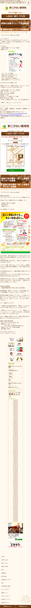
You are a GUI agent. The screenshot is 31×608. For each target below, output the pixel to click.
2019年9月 (15, 426)
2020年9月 (15, 419)
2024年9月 (15, 407)
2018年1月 (15, 435)
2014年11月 (15, 480)
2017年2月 (15, 448)
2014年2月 (15, 494)
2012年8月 (15, 511)
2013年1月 (15, 506)
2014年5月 (15, 489)
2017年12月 (15, 436)
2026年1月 (15, 401)
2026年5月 (15, 400)
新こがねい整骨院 (15, 35)
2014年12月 (15, 479)
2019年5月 (15, 428)
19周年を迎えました (13, 370)
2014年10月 (15, 482)
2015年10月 (15, 467)
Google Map (23, 145)
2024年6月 (15, 408)
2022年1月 (15, 416)
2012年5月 (15, 513)
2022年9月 (15, 413)
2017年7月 (15, 441)
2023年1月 (15, 411)
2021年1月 (15, 417)
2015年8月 (15, 470)
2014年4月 (15, 491)
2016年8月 (15, 454)
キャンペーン (11, 392)
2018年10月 (15, 430)
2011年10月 (15, 514)
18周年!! (10, 376)
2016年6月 (15, 457)
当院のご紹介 (4, 559)
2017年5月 (15, 444)
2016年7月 (15, 455)
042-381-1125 (16, 16)
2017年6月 (15, 442)
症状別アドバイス (5, 599)
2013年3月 (15, 504)
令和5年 (10, 373)
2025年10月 (15, 404)
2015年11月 (15, 466)
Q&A (2, 583)
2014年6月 (15, 488)
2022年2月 (15, 414)
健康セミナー (14, 395)
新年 (10, 379)
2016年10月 (15, 453)
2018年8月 (15, 432)
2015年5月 (15, 475)
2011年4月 (15, 517)
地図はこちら (18, 539)
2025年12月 (15, 402)
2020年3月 (15, 420)
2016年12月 (15, 450)
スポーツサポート (5, 596)
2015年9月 (15, 469)
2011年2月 (15, 520)
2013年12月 (15, 497)
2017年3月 (15, 447)
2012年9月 (15, 510)
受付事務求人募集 (5, 586)
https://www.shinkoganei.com (19, 113)
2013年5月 (15, 503)
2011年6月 (15, 516)
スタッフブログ (5, 589)
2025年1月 (15, 405)
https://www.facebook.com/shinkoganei (11, 114)
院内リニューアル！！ (14, 387)
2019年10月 (15, 425)
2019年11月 (15, 423)
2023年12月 (15, 410)
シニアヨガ (18, 392)
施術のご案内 (4, 566)
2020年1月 (15, 422)
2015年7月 (15, 472)
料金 (2, 569)
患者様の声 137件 (5, 579)
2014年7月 (15, 486)
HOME (3, 556)
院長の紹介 (4, 576)
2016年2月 (15, 461)
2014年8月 (15, 485)
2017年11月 (15, 438)
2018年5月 (15, 433)
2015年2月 (15, 478)
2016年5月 (15, 458)
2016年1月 (15, 463)
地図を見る (24, 606)
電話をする (8, 606)
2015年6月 (15, 473)
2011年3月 (15, 519)
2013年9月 (15, 501)
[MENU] (28, 2)
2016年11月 (15, 451)
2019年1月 (15, 429)
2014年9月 (15, 483)
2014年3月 (15, 492)
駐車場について (5, 602)
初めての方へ (4, 563)
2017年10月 (15, 439)
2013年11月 (15, 498)
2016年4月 (15, 460)
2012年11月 (15, 508)
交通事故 (3, 573)
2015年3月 (15, 476)
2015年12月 (15, 464)
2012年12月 (15, 507)
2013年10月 (15, 500)
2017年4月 (15, 445)
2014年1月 (15, 495)
